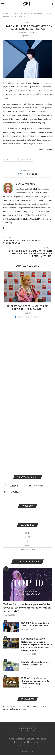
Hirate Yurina (10, 160)
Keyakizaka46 (25, 160)
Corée (27, 533)
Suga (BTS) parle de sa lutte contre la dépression (36, 663)
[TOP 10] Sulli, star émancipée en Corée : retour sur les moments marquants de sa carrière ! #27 (27, 607)
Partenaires (41, 738)
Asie (27, 545)
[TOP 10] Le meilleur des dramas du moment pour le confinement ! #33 (35, 681)
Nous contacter (34, 742)
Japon (16, 13)
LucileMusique (32, 32)
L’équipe (30, 738)
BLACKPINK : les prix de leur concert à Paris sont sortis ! (35, 624)
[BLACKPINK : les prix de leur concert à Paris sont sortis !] (11, 627)
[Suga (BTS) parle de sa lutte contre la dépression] (11, 666)
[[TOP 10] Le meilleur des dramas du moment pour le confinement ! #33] (11, 682)
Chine (28, 541)
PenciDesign (39, 746)
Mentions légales (17, 738)
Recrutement (19, 742)
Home (5, 13)
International (27, 549)
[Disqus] (27, 356)
